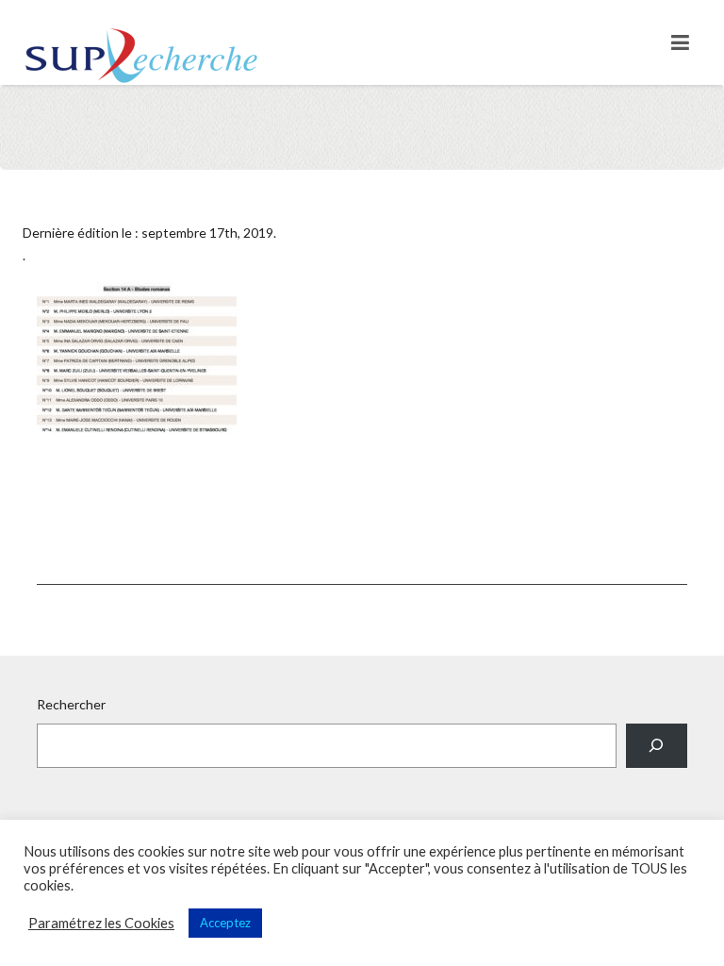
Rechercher (71, 704)
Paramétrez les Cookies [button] (101, 923)
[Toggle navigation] (680, 42)
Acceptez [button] (225, 922)
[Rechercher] (656, 746)
